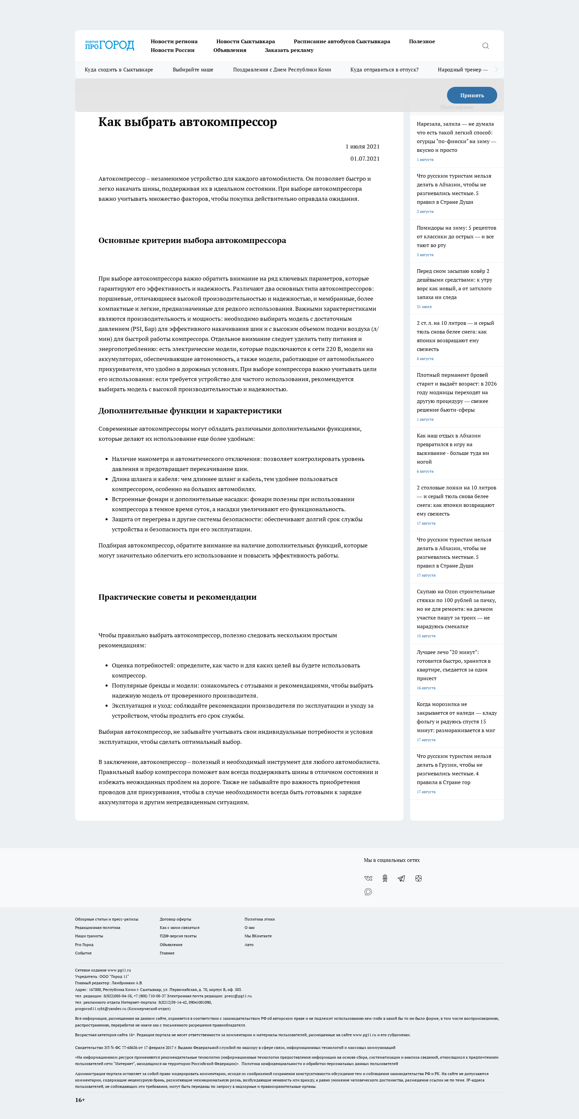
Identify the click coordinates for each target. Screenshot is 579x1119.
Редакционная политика (97, 927)
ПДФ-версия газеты (178, 935)
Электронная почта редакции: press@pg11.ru (209, 995)
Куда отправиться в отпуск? (384, 69)
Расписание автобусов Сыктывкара (342, 41)
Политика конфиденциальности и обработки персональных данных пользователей (320, 1063)
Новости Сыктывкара (245, 41)
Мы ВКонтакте (258, 935)
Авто (249, 944)
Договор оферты (175, 919)
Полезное (422, 41)
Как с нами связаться (179, 927)
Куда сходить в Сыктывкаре (119, 69)
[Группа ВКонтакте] (368, 878)
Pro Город (84, 944)
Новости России (173, 50)
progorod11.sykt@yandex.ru (100, 1008)
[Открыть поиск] (485, 45)
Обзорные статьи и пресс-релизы (106, 919)
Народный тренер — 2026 (469, 69)
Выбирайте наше (193, 69)
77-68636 (129, 1047)
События (83, 952)
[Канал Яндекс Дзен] (418, 878)
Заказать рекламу (289, 50)
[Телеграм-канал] (401, 878)
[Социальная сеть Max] (368, 891)
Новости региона (174, 41)
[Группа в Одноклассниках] (385, 878)
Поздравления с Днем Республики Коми (282, 69)
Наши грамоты (89, 935)
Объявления (229, 50)
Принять (472, 95)
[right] (496, 69)
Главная (167, 952)
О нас (250, 927)
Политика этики (260, 919)
